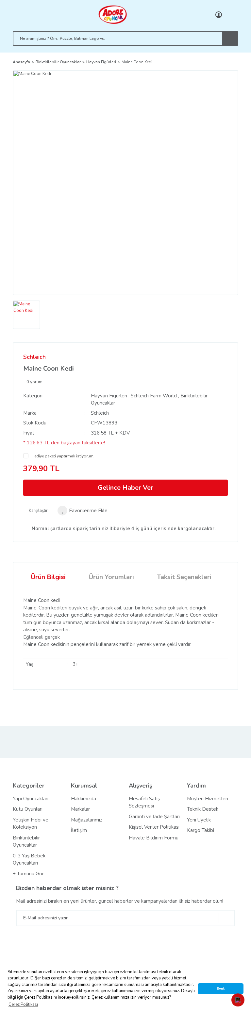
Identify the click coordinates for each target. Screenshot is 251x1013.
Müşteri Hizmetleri (207, 798)
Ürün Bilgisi (48, 577)
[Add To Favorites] (83, 510)
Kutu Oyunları (27, 809)
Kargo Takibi (200, 830)
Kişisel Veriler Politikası (154, 827)
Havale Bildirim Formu (153, 838)
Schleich (34, 357)
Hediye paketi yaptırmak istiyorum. (62, 456)
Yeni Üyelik (199, 820)
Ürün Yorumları (111, 577)
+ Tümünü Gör (28, 873)
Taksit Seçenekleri (184, 577)
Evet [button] (221, 988)
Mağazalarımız (86, 820)
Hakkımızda (83, 798)
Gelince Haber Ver (125, 487)
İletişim (79, 830)
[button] (237, 999)
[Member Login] (218, 14)
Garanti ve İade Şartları (154, 816)
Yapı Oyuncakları (30, 798)
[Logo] (112, 14)
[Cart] (231, 14)
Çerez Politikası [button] (23, 1004)
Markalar (80, 809)
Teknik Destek (202, 809)
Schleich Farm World (154, 395)
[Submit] (227, 918)
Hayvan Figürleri (109, 395)
